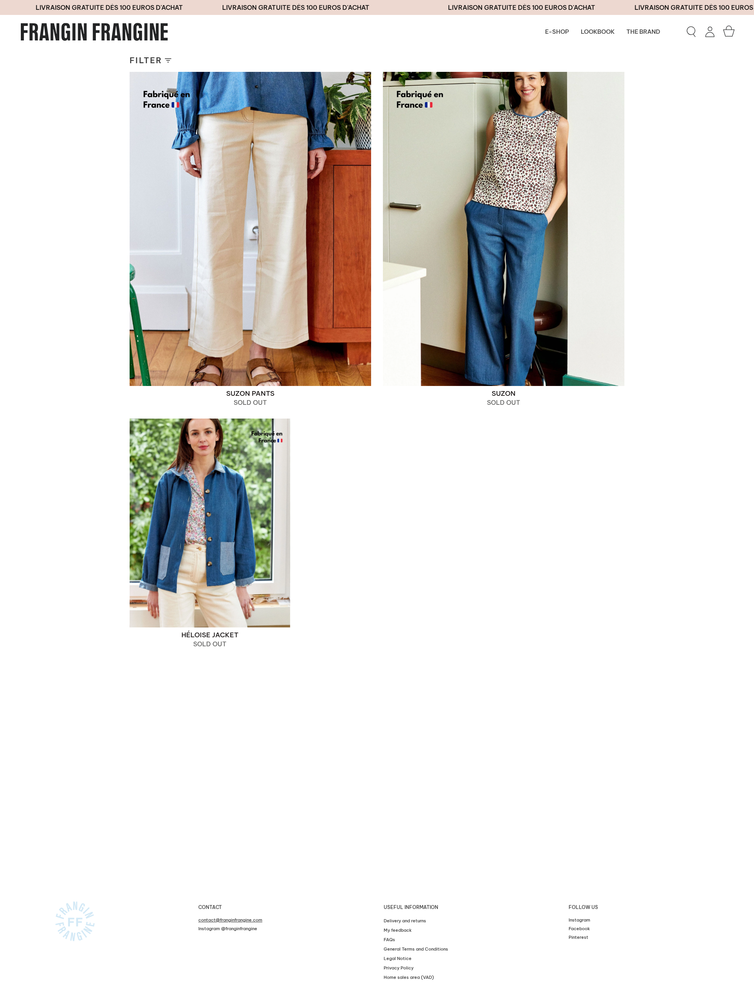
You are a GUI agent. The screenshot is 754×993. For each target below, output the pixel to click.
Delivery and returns (405, 921)
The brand (643, 31)
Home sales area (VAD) (409, 977)
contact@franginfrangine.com (230, 920)
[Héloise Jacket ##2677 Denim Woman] (210, 523)
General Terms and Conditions (416, 949)
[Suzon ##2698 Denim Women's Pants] (503, 229)
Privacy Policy (399, 968)
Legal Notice (398, 958)
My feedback (398, 930)
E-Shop (557, 31)
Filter (146, 60)
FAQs (389, 939)
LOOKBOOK (598, 31)
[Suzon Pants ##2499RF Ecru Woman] (250, 229)
